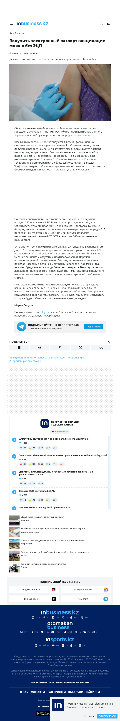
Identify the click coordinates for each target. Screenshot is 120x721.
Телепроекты (56, 692)
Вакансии (75, 692)
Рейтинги (93, 692)
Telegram (44, 312)
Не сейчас (88, 716)
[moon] (101, 24)
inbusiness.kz (82, 135)
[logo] (56, 24)
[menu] (11, 24)
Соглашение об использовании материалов (60, 682)
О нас (24, 692)
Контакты (37, 692)
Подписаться (107, 716)
